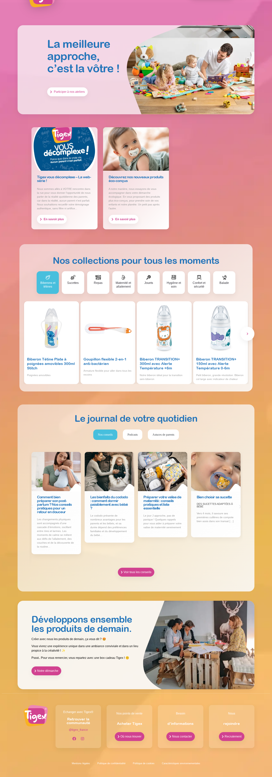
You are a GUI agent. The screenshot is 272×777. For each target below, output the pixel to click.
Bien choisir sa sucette (214, 497)
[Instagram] (82, 738)
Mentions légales (81, 763)
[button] (32, 506)
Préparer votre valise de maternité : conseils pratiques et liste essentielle (162, 502)
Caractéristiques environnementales (181, 763)
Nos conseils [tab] (105, 434)
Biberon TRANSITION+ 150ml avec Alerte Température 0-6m (216, 363)
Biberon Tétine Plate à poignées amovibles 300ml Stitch (51, 363)
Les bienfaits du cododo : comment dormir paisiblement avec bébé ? (109, 502)
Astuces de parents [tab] (163, 434)
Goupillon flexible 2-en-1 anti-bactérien (105, 361)
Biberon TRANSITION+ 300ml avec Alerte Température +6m (160, 363)
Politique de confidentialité (111, 763)
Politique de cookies (144, 763)
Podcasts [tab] (132, 434)
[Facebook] (74, 738)
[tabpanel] (136, 513)
